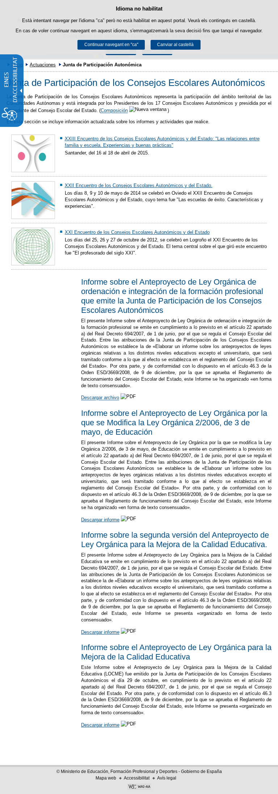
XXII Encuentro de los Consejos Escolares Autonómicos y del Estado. (138, 185)
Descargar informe (100, 519)
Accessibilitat (136, 778)
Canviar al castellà (175, 44)
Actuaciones (43, 64)
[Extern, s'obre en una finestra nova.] (139, 787)
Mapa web (106, 778)
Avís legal (166, 778)
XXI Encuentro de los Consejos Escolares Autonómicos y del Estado (137, 232)
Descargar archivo (100, 398)
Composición (114, 110)
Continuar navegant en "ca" (111, 44)
